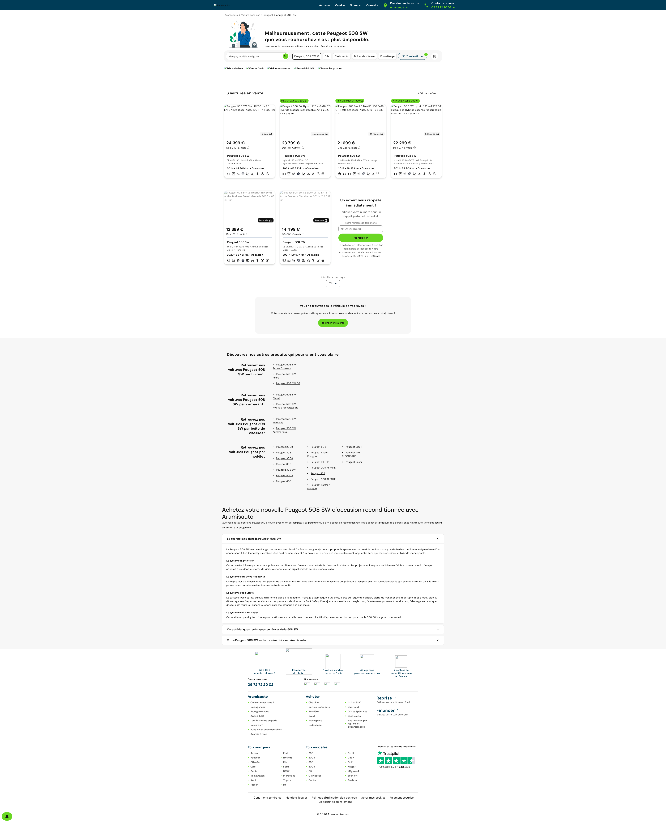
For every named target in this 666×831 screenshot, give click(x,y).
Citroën (254, 762)
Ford (286, 766)
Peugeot (255, 757)
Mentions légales (296, 797)
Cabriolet (353, 706)
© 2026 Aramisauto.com (333, 814)
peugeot (268, 14)
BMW (286, 771)
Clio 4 (351, 757)
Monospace (315, 720)
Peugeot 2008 (284, 446)
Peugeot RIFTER (320, 461)
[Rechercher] (285, 56)
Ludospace (315, 725)
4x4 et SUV (354, 702)
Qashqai (353, 780)
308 (311, 762)
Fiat (285, 753)
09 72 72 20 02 (261, 684)
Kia (285, 762)
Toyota (287, 780)
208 (311, 753)
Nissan (254, 784)
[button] (318, 56)
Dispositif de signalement (335, 802)
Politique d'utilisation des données (334, 797)
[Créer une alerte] (7, 816)
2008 (312, 757)
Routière (314, 711)
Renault (255, 753)
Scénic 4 (353, 775)
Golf (350, 762)
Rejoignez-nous (259, 711)
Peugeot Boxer (353, 461)
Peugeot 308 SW (286, 469)
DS (285, 784)
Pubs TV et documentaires (266, 729)
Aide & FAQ (257, 716)
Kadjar (352, 766)
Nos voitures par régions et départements (357, 723)
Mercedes (289, 775)
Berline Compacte (319, 706)
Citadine (314, 702)
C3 (310, 771)
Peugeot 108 (318, 473)
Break (312, 716)
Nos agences (257, 706)
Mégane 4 (353, 771)
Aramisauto (231, 14)
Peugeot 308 (283, 464)
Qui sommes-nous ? (262, 702)
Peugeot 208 (283, 452)
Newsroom (256, 725)
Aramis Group (258, 734)
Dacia (253, 771)
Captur (313, 780)
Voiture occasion (250, 14)
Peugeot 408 (283, 481)
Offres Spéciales (357, 711)
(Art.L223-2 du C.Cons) (366, 256)
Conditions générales (267, 797)
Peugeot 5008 (284, 475)
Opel (253, 766)
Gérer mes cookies (373, 797)
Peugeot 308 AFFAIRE (323, 479)
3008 (312, 766)
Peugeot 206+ (353, 446)
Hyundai (288, 757)
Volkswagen (257, 775)
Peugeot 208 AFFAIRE (323, 467)
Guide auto (354, 716)
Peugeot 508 (318, 446)
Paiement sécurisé (402, 797)
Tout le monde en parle (264, 720)
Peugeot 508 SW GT (288, 383)
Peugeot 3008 (284, 458)
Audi (253, 780)
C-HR (351, 753)
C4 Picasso (315, 775)
